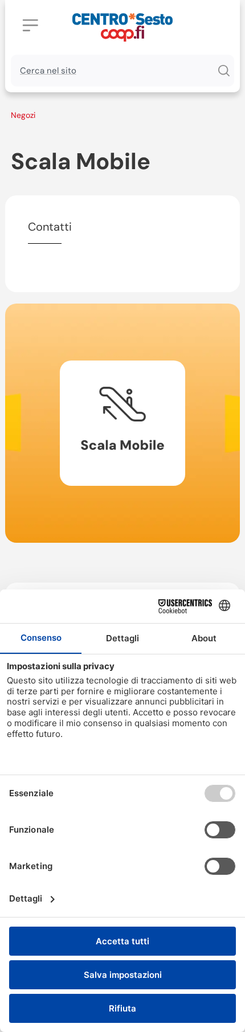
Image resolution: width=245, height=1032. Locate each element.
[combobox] (112, 71)
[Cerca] (223, 71)
